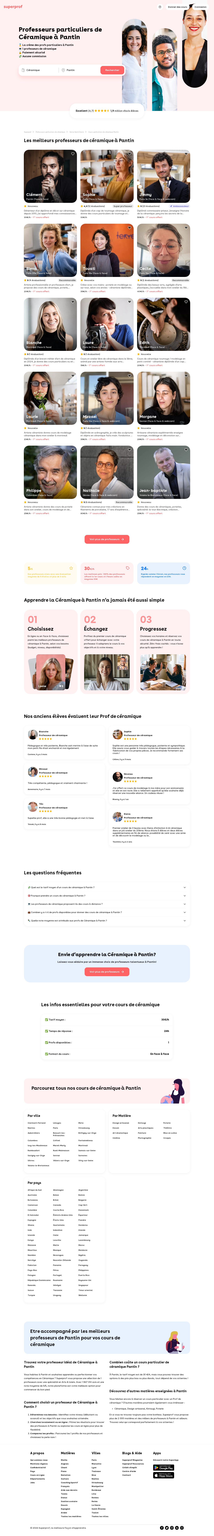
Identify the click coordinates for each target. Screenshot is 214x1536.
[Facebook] (162, 1528)
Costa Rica (58, 1210)
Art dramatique (120, 1133)
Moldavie (82, 1250)
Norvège (32, 1260)
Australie (32, 1195)
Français (65, 1486)
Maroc (81, 1245)
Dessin (116, 1128)
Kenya (31, 1240)
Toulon (95, 1513)
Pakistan (32, 1265)
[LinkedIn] (177, 1528)
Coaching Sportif (69, 1482)
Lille (94, 1494)
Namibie (32, 1255)
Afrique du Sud (35, 1190)
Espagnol (65, 1509)
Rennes (95, 1498)
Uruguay (57, 1295)
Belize (56, 1195)
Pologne (32, 1275)
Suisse (31, 1290)
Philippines (83, 1270)
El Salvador (33, 1215)
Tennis (64, 1494)
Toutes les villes (100, 1516)
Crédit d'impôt (129, 1467)
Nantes (31, 1128)
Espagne (32, 1220)
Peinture (142, 1133)
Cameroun (33, 1205)
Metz (81, 1123)
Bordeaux (96, 1490)
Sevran (56, 1155)
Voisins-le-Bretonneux (38, 1165)
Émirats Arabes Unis (63, 1215)
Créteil (56, 1140)
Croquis (167, 1138)
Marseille (96, 1464)
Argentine (83, 1190)
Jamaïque (83, 1235)
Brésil (55, 1200)
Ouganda (83, 1260)
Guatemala (59, 1225)
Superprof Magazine (132, 1460)
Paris (55, 1128)
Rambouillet (34, 1150)
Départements (37, 1479)
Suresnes (82, 1155)
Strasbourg (84, 1128)
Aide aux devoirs (69, 1490)
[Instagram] (172, 1528)
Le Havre (96, 1505)
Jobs (32, 1482)
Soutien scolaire (69, 1501)
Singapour (83, 1285)
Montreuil (83, 1145)
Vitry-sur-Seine (85, 1160)
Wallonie (82, 1295)
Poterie (167, 1123)
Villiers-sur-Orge (61, 1160)
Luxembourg (84, 1240)
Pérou (56, 1270)
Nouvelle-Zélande (62, 1260)
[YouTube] (182, 1528)
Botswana (33, 1200)
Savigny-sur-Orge (36, 1155)
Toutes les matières (71, 1516)
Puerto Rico (83, 1275)
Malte (56, 1245)
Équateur (83, 1215)
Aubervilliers (34, 1133)
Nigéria (82, 1255)
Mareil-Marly (59, 1145)
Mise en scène (170, 1133)
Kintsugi (142, 1123)
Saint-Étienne (99, 1509)
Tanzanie (57, 1290)
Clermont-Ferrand (36, 1123)
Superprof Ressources (133, 1464)
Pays (32, 1471)
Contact (126, 1475)
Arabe (64, 1513)
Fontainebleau (85, 1140)
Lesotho (57, 1240)
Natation (65, 1475)
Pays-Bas (32, 1270)
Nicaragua (58, 1255)
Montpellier (98, 1486)
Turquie (31, 1295)
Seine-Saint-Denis (77, 132)
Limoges (57, 1123)
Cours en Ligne (37, 1475)
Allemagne (58, 1190)
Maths (64, 1460)
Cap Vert (82, 1205)
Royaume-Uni (84, 1280)
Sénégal (57, 1285)
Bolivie (81, 1195)
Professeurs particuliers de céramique (50, 132)
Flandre (82, 1220)
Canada (57, 1205)
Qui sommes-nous (39, 1460)
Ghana (31, 1225)
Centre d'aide (129, 1471)
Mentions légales (39, 1464)
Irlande (81, 1230)
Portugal (57, 1275)
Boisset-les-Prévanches (59, 1134)
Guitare (65, 1479)
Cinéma (116, 1138)
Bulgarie (82, 1200)
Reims (95, 1501)
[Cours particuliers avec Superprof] (13, 7)
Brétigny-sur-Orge (87, 1133)
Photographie (144, 1138)
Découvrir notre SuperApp (165, 1460)
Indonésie (57, 1230)
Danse (64, 1498)
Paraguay (83, 1265)
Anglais (65, 1464)
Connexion (200, 7)
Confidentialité (38, 1467)
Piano (63, 1471)
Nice (94, 1475)
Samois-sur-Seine (87, 1150)
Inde (30, 1230)
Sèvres (31, 1160)
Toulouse (96, 1471)
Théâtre (167, 1128)
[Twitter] (167, 1528)
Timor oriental (85, 1290)
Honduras (83, 1225)
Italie (55, 1235)
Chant (64, 1467)
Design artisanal (121, 1123)
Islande (31, 1235)
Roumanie (58, 1280)
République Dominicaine (39, 1280)
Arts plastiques (145, 1128)
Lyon (94, 1467)
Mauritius (32, 1250)
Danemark (83, 1210)
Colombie (32, 1210)
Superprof (27, 132)
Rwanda (32, 1285)
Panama (57, 1265)
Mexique (57, 1250)
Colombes (33, 1140)
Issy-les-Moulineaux (37, 1145)
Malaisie (32, 1245)
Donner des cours (177, 7)
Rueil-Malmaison (61, 1150)
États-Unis (58, 1220)
